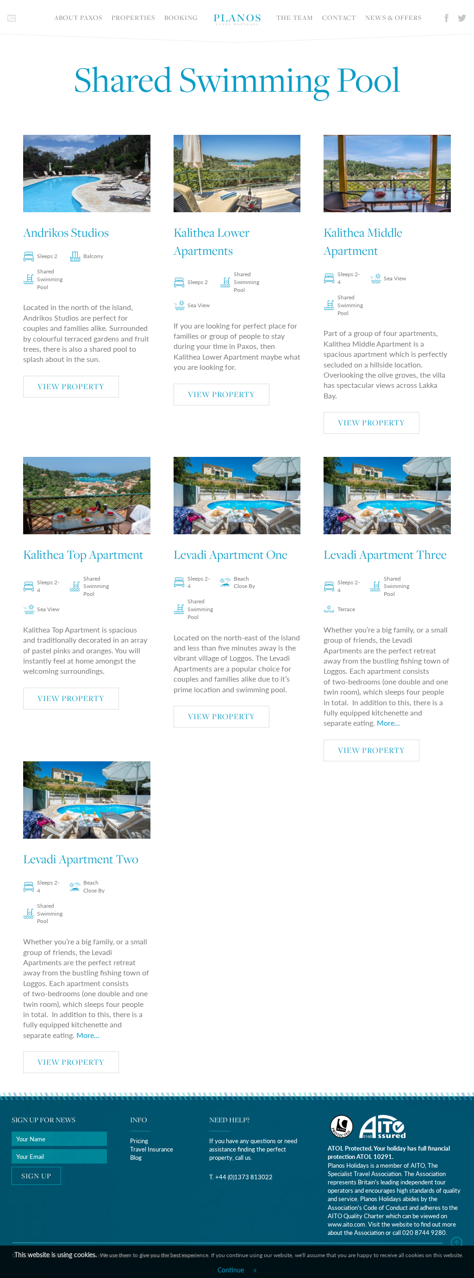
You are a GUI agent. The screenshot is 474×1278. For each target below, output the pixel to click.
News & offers (393, 17)
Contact (339, 17)
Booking (181, 17)
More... (388, 722)
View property (71, 386)
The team (294, 17)
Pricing (139, 1140)
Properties (133, 17)
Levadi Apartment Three (385, 554)
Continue (231, 1269)
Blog (136, 1157)
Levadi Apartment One (230, 554)
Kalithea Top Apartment (83, 554)
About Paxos (78, 17)
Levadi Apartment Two (80, 858)
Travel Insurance (151, 1149)
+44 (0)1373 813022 (244, 1176)
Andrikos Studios (66, 232)
